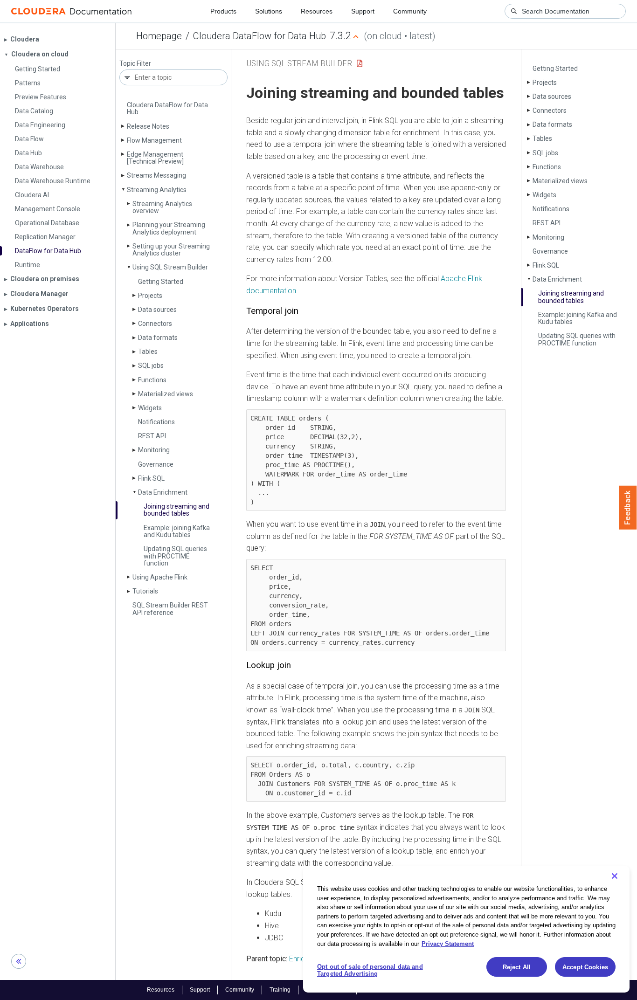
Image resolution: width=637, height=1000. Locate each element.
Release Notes (148, 126)
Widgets (150, 408)
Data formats (158, 337)
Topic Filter (135, 63)
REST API (152, 436)
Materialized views (165, 394)
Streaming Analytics (157, 189)
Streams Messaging (156, 175)
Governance (155, 464)
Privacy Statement (448, 943)
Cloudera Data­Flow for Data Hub (167, 108)
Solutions (268, 11)
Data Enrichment (162, 492)
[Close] (614, 876)
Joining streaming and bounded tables (176, 510)
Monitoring (154, 450)
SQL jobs (151, 365)
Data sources (157, 309)
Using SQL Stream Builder (170, 267)
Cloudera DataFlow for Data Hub (259, 35)
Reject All (517, 967)
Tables (148, 351)
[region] (466, 929)
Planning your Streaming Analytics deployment (168, 228)
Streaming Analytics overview (162, 207)
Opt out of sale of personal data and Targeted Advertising (370, 970)
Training (280, 989)
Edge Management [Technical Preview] (155, 158)
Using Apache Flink (159, 577)
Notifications (156, 422)
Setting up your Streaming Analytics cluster (171, 249)
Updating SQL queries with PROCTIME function (175, 556)
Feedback (627, 507)
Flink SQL (151, 478)
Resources (316, 11)
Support (362, 11)
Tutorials (145, 591)
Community (410, 11)
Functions (152, 380)
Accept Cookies (585, 967)
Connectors (155, 323)
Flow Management (154, 140)
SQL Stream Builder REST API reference (170, 608)
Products (223, 11)
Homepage (159, 35)
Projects (150, 295)
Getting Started (160, 281)
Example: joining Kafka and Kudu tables (177, 531)
